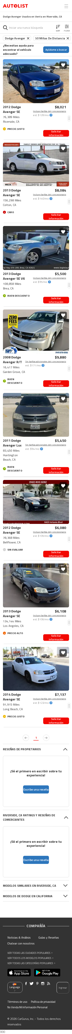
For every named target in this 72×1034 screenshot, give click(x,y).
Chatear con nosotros (21, 943)
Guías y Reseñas (48, 937)
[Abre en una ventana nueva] (19, 972)
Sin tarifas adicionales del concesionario (45, 361)
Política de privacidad (43, 1002)
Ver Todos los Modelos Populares (30, 958)
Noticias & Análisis (19, 937)
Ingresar (63, 987)
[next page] (46, 738)
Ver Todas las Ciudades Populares (29, 953)
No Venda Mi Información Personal (27, 1007)
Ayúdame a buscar (56, 49)
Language (14, 987)
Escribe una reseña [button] (36, 789)
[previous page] (26, 738)
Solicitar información (56, 133)
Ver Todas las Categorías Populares (31, 963)
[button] (58, 27)
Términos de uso (17, 1002)
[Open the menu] (66, 6)
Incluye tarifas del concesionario (49, 111)
